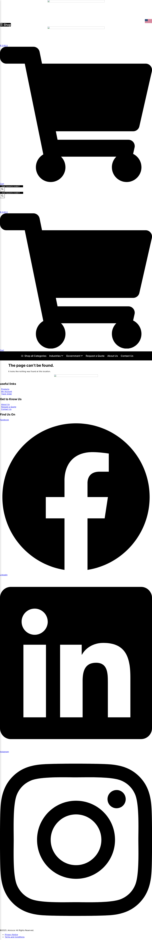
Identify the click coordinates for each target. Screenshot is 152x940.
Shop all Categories (35, 355)
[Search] (2, 189)
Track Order (12, 200)
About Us (112, 355)
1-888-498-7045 (77, 12)
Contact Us (127, 355)
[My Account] (1, 39)
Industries (55, 355)
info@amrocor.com (143, 17)
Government (73, 355)
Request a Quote (95, 355)
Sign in (3, 208)
